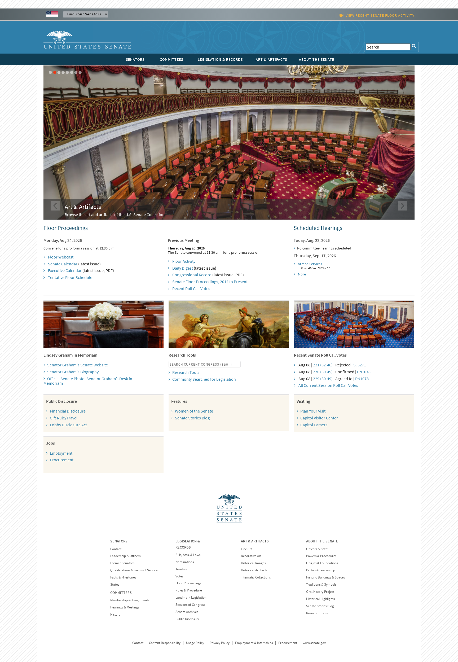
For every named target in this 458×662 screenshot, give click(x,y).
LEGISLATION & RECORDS (220, 59)
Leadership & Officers (125, 556)
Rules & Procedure (188, 590)
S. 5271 (359, 364)
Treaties (181, 569)
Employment (61, 453)
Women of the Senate (194, 411)
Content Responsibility (164, 643)
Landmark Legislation (190, 597)
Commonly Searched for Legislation (204, 379)
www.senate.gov (314, 643)
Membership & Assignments (129, 600)
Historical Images (253, 563)
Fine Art (246, 549)
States (114, 584)
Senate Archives (186, 612)
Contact (115, 549)
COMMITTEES (171, 59)
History (115, 614)
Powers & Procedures (321, 556)
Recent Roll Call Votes (191, 288)
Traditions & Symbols (321, 584)
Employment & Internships (254, 643)
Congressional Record (192, 274)
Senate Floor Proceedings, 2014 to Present (210, 281)
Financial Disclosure (68, 411)
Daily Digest (182, 268)
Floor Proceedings (188, 583)
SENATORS (135, 59)
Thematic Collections (256, 577)
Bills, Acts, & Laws (187, 555)
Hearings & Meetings (124, 607)
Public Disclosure (187, 619)
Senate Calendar (62, 263)
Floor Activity (183, 261)
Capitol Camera (314, 424)
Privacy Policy (220, 643)
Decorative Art (251, 556)
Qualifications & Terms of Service (133, 570)
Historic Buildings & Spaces (325, 577)
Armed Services (310, 263)
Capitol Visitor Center (319, 417)
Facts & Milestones (123, 577)
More (302, 274)
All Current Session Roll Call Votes (328, 385)
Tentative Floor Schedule (70, 277)
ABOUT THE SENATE (316, 59)
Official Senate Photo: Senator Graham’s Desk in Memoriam (87, 381)
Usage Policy (195, 643)
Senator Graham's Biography (73, 371)
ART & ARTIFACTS (271, 59)
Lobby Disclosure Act (68, 424)
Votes (179, 576)
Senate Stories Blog (192, 417)
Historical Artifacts (254, 570)
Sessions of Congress (190, 604)
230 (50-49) (323, 371)
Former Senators (122, 563)
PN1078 (364, 371)
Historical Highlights (320, 599)
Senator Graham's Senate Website (77, 364)
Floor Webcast (60, 257)
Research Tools (185, 372)
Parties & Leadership (320, 570)
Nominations (184, 562)
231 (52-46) (323, 364)
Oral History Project (320, 591)
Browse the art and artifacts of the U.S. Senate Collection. (115, 214)
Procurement (61, 459)
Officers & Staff (316, 549)
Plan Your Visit (312, 411)
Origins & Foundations (322, 563)
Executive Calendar (65, 270)
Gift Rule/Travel (63, 417)
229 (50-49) (323, 378)
